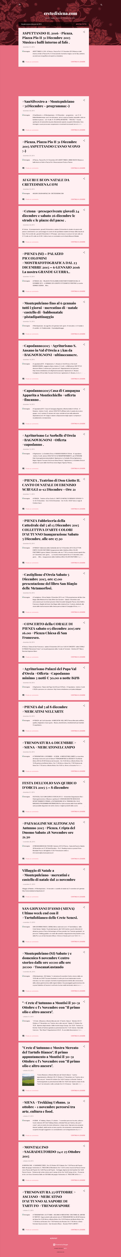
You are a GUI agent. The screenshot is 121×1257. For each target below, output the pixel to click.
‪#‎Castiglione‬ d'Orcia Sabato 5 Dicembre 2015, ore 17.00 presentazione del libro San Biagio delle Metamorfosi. (49, 581)
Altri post (53, 1238)
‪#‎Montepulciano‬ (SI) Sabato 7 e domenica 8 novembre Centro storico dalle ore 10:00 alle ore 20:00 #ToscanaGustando (47, 960)
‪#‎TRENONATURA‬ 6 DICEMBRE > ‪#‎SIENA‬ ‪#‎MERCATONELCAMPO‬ (49, 744)
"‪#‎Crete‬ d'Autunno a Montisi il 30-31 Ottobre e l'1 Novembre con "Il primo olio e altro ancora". (51, 1007)
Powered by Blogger (61, 1244)
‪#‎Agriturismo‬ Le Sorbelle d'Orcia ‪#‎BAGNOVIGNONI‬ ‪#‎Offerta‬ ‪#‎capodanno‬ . (49, 440)
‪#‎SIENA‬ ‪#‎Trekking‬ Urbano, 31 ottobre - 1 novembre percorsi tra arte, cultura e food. (48, 1107)
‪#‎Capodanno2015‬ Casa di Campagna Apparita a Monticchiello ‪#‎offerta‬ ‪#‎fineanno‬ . (51, 395)
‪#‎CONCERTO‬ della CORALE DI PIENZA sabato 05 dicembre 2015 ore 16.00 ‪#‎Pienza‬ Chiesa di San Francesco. (51, 631)
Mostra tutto (81, 24)
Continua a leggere (78, 62)
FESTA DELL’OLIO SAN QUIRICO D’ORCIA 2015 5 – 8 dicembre (49, 785)
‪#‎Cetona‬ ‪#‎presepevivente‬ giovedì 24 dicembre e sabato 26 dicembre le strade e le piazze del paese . (50, 215)
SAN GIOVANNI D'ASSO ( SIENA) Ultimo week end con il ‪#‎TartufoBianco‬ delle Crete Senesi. (50, 913)
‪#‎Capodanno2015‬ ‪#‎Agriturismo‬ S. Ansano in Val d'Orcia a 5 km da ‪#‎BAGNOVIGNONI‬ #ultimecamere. (50, 350)
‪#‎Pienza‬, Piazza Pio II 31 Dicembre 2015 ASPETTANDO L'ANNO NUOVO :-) (51, 146)
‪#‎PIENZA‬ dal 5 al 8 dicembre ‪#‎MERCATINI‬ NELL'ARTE (45, 709)
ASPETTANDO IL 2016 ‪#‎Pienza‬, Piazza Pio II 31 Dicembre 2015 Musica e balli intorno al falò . (47, 37)
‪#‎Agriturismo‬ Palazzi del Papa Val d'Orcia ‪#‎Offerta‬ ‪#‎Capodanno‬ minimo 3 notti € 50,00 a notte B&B (50, 673)
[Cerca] (101, 5)
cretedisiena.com (60, 13)
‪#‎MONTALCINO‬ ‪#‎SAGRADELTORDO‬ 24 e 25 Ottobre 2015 (51, 1151)
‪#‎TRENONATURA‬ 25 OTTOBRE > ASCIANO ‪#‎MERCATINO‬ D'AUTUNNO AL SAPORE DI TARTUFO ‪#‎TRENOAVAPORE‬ (49, 1199)
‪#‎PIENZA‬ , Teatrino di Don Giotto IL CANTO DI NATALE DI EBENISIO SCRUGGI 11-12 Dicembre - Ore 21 (51, 485)
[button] (84, 32)
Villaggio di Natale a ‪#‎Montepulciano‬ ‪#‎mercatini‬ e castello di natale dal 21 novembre (48, 875)
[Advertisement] (96, 50)
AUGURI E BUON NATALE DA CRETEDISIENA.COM (45, 182)
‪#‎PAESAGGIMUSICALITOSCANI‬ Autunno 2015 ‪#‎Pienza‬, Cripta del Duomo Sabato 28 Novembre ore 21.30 (48, 830)
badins (65, 1248)
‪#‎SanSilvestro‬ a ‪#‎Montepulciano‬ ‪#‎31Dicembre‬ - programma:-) (48, 103)
